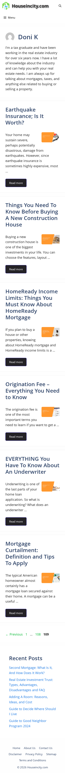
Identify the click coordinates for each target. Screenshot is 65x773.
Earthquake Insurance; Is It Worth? (24, 116)
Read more (16, 183)
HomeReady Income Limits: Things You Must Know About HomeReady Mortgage (31, 304)
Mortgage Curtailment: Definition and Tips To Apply (30, 553)
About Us (29, 748)
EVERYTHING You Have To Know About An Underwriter (32, 465)
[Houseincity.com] (6, 6)
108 (38, 634)
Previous (14, 634)
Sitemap (51, 754)
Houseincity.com (30, 6)
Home (16, 748)
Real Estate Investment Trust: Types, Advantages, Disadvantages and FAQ (31, 685)
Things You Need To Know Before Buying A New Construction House (31, 214)
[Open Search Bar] (60, 6)
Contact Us (45, 748)
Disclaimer (15, 754)
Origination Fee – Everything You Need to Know (32, 390)
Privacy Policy (34, 754)
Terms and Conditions (32, 760)
